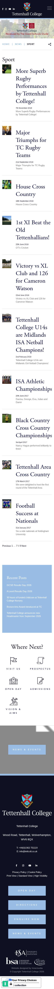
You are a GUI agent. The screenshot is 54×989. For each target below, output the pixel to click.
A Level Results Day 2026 (19, 591)
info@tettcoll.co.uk (28, 851)
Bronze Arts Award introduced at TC (24, 607)
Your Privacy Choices (24, 980)
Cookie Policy (35, 872)
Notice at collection (15, 985)
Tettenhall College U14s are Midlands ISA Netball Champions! (31, 335)
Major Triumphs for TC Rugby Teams (31, 144)
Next (24, 546)
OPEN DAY (27, 891)
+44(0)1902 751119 (28, 847)
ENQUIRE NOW (27, 919)
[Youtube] (10, 9)
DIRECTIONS (27, 905)
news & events (27, 750)
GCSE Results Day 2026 (19, 585)
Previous (6, 546)
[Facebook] (2, 9)
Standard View (25, 875)
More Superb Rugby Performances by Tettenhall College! (31, 86)
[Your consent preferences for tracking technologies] (11, 984)
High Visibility (40, 875)
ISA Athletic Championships (34, 385)
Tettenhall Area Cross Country (33, 470)
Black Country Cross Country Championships (34, 428)
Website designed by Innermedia (27, 968)
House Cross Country (30, 190)
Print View (11, 875)
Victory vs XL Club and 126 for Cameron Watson (32, 277)
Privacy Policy (19, 872)
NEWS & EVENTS (27, 934)
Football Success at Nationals (27, 513)
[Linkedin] (14, 9)
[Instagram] (6, 9)
